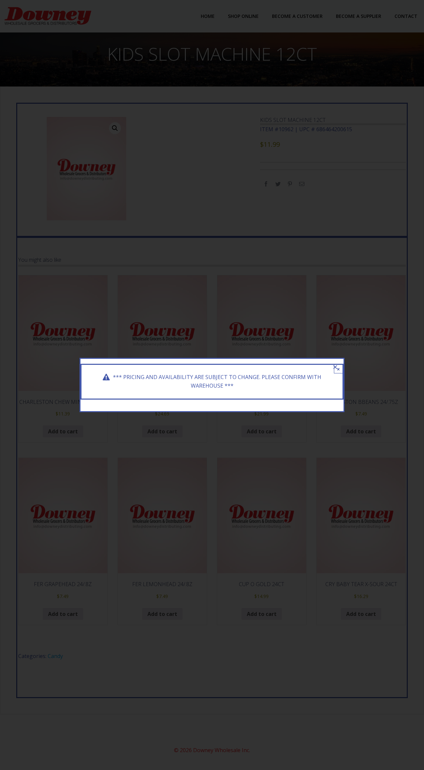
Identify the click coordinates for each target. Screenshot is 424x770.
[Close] (335, 367)
